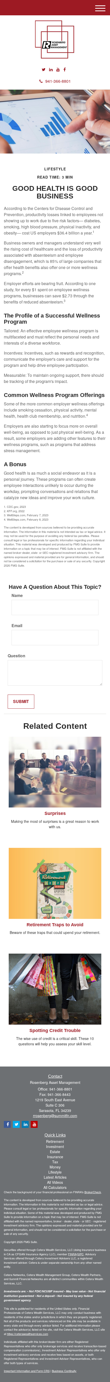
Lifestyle (55, 1172)
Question (16, 656)
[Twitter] (44, 70)
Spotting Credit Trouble (55, 1030)
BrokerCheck (92, 1192)
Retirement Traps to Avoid (55, 924)
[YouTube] (58, 70)
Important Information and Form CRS (27, 1371)
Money (55, 1166)
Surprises (55, 813)
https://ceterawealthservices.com (27, 1334)
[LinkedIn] (51, 70)
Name (17, 595)
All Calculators (55, 1187)
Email (17, 625)
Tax (55, 1161)
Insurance (55, 1156)
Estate (55, 1151)
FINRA (72, 1254)
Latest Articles (55, 1177)
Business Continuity (64, 1371)
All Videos (55, 1182)
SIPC (80, 1254)
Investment (55, 1146)
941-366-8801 (58, 81)
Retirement (55, 1141)
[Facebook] (64, 70)
